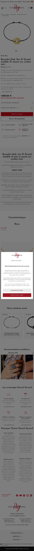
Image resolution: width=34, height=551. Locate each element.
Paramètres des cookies (17, 290)
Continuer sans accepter (16, 260)
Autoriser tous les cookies (17, 295)
